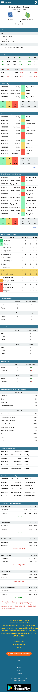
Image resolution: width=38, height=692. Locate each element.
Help (19, 660)
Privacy (19, 664)
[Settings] (35, 2)
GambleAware (19, 641)
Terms (19, 667)
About (19, 670)
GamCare (19, 648)
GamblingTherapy (19, 644)
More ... (35, 167)
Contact (19, 674)
